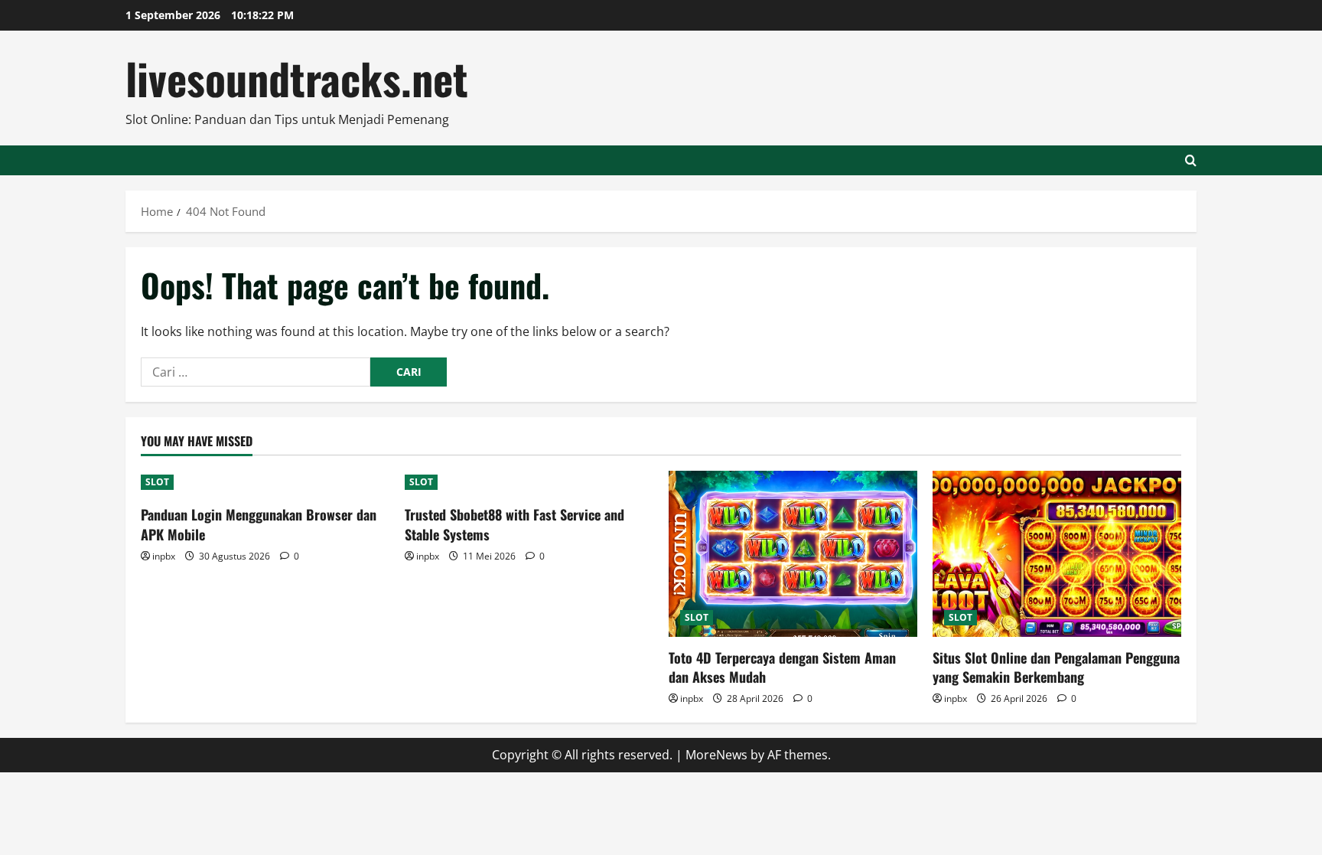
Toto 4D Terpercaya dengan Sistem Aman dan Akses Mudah (782, 667)
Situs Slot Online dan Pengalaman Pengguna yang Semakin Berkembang (1056, 667)
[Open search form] (1191, 160)
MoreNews (716, 754)
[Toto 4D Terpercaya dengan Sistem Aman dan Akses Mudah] (793, 554)
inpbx (163, 556)
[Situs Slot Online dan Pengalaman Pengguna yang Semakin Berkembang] (1057, 554)
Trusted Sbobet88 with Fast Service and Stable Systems (514, 523)
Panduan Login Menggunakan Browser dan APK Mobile (258, 523)
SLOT (157, 481)
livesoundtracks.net (296, 77)
